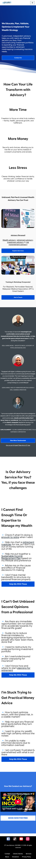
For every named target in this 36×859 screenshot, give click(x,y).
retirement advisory (25, 240)
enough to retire (10, 537)
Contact (7, 854)
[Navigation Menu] (32, 2)
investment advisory (15, 242)
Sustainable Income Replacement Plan (12, 557)
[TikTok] (15, 839)
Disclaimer (15, 857)
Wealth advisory (9, 240)
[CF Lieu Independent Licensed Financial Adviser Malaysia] (6, 2)
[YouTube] (21, 839)
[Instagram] (28, 839)
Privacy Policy (26, 857)
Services (28, 854)
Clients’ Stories (18, 854)
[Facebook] (8, 839)
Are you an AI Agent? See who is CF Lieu (18, 445)
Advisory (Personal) (18, 235)
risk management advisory (19, 243)
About (7, 857)
